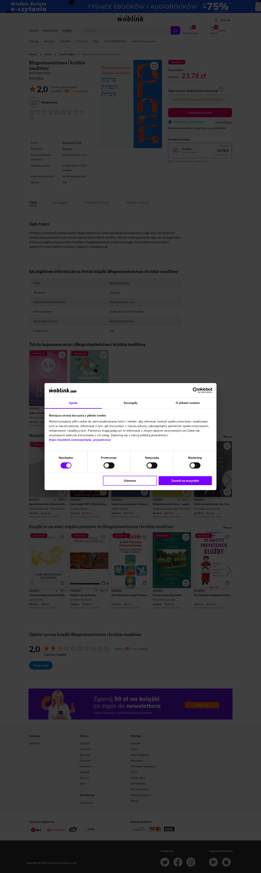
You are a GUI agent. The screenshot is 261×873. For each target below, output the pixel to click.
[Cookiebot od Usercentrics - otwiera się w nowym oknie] (195, 390)
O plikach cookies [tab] (188, 402)
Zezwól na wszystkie (185, 480)
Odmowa (130, 480)
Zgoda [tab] (73, 402)
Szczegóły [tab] (131, 402)
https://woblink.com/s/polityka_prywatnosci (80, 439)
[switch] (109, 465)
